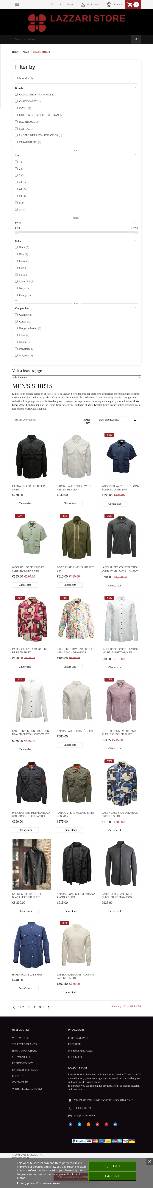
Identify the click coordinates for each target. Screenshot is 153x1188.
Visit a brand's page (27, 371)
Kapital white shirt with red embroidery (73, 488)
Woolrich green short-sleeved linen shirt (28, 569)
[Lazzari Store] (76, 22)
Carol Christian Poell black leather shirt (27, 896)
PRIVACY (17, 1076)
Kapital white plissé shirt (75, 731)
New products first (118, 421)
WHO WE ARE (20, 1038)
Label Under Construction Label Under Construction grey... (120, 569)
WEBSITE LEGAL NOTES (27, 1088)
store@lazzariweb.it (84, 1115)
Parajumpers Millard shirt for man (75, 814)
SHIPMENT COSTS (23, 1057)
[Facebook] (70, 1124)
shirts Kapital (95, 405)
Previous (20, 1007)
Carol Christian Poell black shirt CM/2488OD (117, 896)
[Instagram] (115, 1124)
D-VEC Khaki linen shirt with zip (76, 569)
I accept (112, 1176)
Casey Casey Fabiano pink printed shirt (30, 651)
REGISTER (74, 1044)
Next (45, 1007)
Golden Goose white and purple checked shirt (119, 733)
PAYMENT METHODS (25, 1069)
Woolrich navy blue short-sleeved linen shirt (120, 488)
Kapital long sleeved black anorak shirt (76, 896)
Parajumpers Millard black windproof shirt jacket (31, 814)
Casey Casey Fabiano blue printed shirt (120, 814)
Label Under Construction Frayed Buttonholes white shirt (30, 733)
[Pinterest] (106, 1124)
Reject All (112, 1166)
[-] (16, 232)
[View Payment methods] (104, 1140)
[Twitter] (79, 1124)
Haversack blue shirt (27, 974)
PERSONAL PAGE (78, 1038)
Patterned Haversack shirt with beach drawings (76, 651)
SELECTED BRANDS (24, 1044)
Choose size (25, 503)
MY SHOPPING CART (80, 1050)
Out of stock (25, 830)
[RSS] (88, 1124)
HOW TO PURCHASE (24, 1050)
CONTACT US (20, 1082)
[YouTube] (97, 1124)
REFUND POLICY (22, 1063)
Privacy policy (26, 1183)
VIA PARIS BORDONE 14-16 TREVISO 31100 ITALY (104, 1100)
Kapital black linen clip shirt (28, 488)
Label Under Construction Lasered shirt (75, 976)
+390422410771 (82, 1108)
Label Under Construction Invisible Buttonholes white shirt (120, 651)
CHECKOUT (75, 1057)
